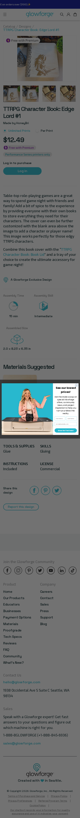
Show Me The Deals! (65, 430)
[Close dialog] (76, 385)
